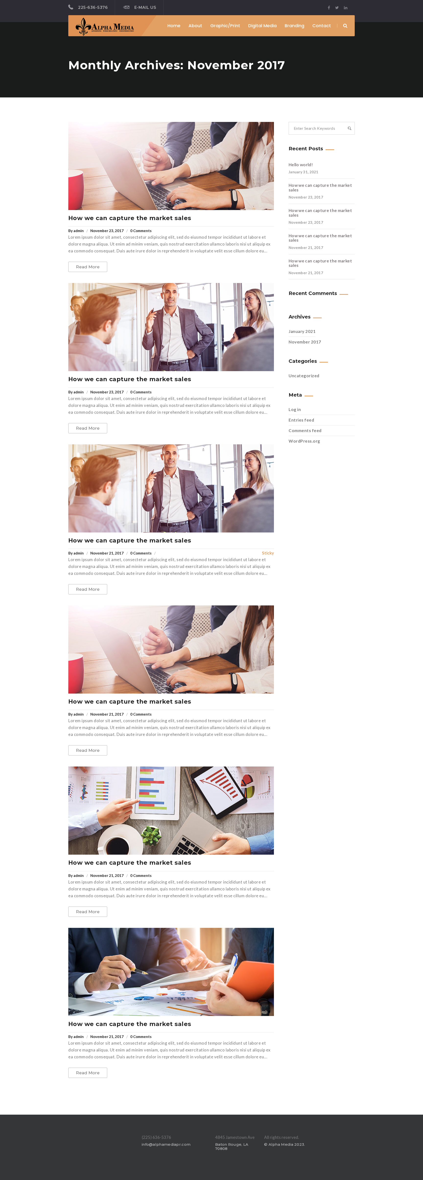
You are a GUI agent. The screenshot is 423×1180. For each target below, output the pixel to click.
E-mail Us (145, 7)
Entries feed (301, 420)
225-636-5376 (93, 7)
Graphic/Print (225, 26)
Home (173, 26)
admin (78, 230)
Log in (295, 409)
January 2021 (302, 331)
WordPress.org (304, 441)
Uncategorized (304, 375)
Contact (321, 26)
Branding (294, 26)
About (195, 26)
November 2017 (305, 341)
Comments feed (305, 430)
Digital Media (262, 26)
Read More (88, 266)
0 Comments (141, 230)
